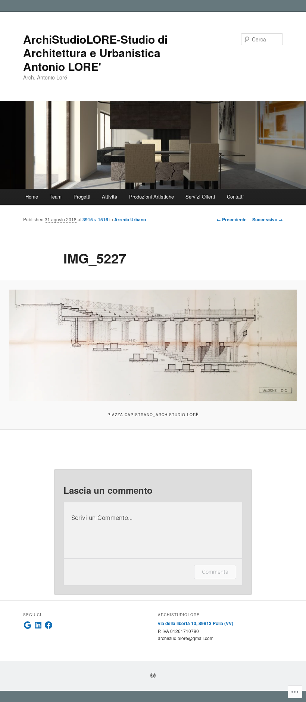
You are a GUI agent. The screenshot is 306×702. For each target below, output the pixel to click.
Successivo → (267, 219)
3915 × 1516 (95, 219)
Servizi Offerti (200, 196)
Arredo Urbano (130, 219)
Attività (109, 196)
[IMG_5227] (153, 345)
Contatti (235, 196)
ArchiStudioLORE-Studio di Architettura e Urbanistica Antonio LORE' (95, 52)
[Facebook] (48, 625)
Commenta (215, 571)
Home (31, 196)
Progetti (82, 196)
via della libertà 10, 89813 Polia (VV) (195, 623)
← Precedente (231, 219)
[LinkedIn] (38, 625)
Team (56, 196)
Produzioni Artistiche (151, 196)
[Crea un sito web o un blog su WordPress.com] (153, 676)
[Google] (27, 625)
